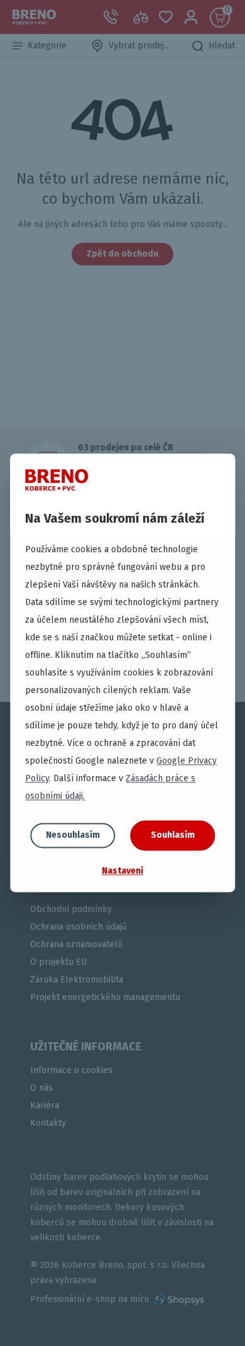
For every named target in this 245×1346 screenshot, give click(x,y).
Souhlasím (173, 835)
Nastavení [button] (122, 870)
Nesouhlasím (73, 835)
